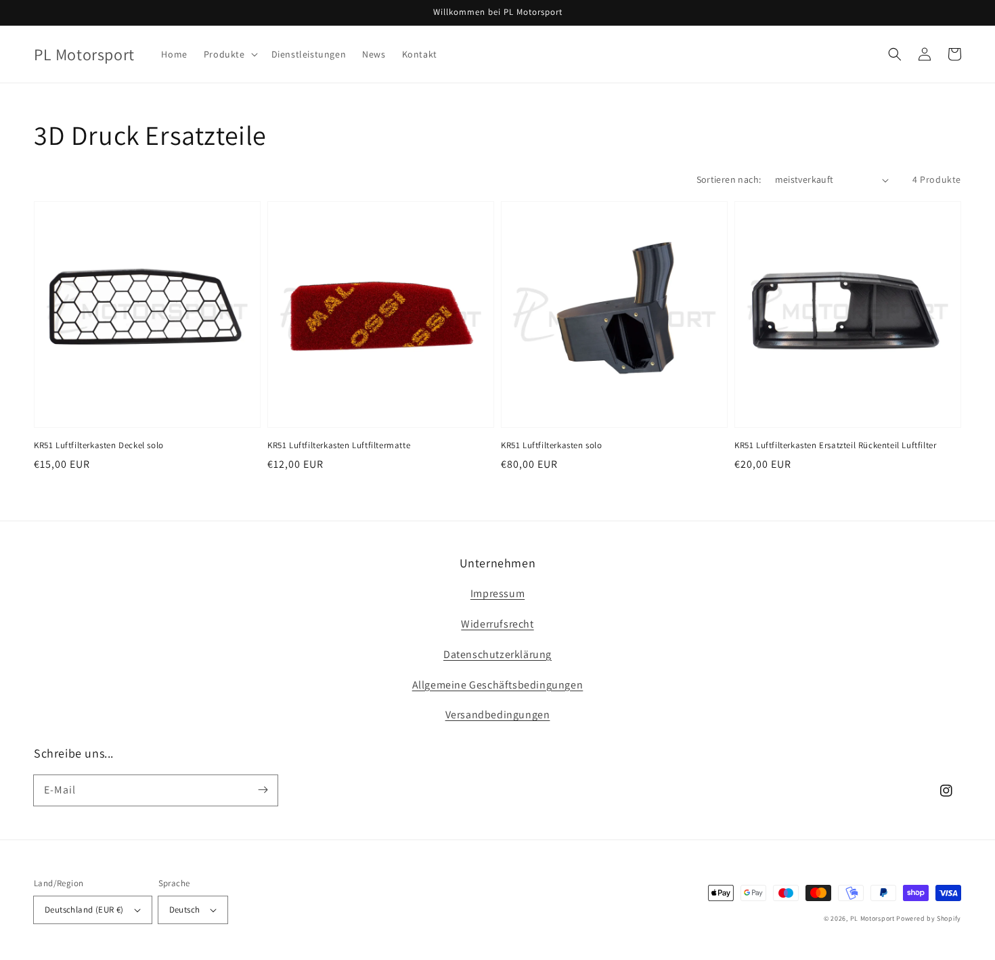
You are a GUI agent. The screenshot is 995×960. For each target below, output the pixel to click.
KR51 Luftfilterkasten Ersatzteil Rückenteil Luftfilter (835, 445)
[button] (229, 54)
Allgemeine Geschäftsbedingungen (497, 685)
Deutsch (184, 909)
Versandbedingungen (497, 714)
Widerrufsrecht (497, 624)
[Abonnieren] (263, 790)
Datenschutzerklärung (497, 654)
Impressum (497, 593)
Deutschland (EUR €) (84, 909)
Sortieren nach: (728, 179)
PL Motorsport (872, 918)
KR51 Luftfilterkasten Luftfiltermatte (338, 445)
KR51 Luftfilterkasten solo (551, 445)
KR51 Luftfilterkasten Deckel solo (99, 445)
